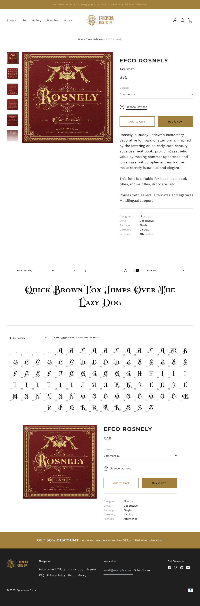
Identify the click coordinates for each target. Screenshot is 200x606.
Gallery (36, 20)
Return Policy (77, 575)
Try (25, 20)
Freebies (52, 20)
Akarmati (127, 69)
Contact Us (75, 569)
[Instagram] (176, 567)
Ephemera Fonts (26, 590)
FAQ (41, 575)
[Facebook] (169, 567)
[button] (182, 20)
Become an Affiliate (52, 569)
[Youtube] (188, 567)
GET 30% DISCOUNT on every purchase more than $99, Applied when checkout (100, 4)
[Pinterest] (182, 567)
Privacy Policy (56, 575)
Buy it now (175, 121)
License (91, 569)
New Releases (96, 39)
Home (81, 39)
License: (124, 87)
